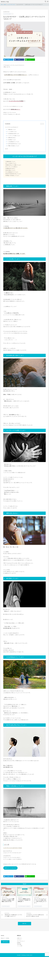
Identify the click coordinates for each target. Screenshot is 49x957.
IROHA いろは (5, 1)
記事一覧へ (24, 923)
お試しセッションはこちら (10, 867)
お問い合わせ (5, 941)
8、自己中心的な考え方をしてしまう (14, 143)
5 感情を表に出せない (11, 137)
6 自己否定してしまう (11, 139)
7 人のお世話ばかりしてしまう (13, 141)
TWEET (8, 59)
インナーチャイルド (7, 13)
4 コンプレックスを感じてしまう (13, 135)
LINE (30, 59)
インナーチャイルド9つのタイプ (11, 127)
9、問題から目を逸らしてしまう (13, 145)
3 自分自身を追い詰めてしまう (13, 133)
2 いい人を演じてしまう (12, 131)
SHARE (19, 59)
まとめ (6, 148)
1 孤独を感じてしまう (11, 129)
